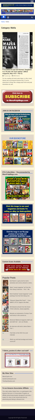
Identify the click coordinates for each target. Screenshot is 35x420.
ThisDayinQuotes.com (8, 381)
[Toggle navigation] (8, 17)
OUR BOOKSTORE (17, 138)
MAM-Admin (16, 75)
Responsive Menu (32, 2)
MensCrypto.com (7, 376)
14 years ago (7, 75)
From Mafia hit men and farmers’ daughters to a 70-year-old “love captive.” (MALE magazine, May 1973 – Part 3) (17, 71)
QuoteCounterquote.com (9, 379)
